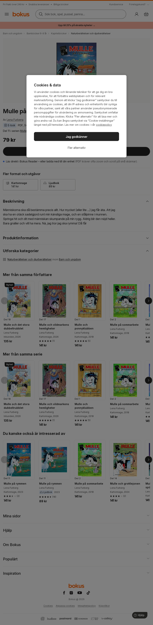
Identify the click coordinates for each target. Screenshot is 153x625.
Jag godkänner (77, 137)
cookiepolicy (104, 124)
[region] (76, 116)
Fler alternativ (77, 148)
